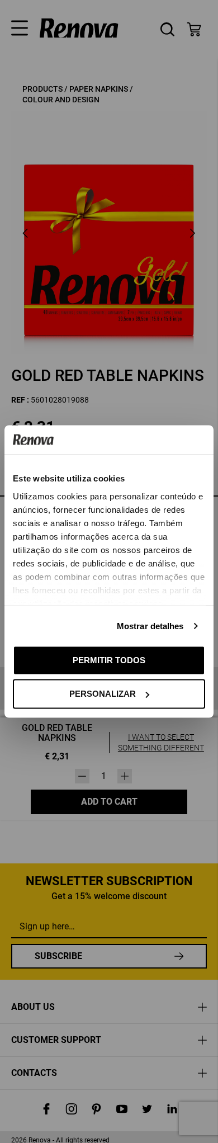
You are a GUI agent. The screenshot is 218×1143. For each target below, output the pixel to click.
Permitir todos (109, 659)
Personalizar (102, 693)
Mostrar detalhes (150, 625)
